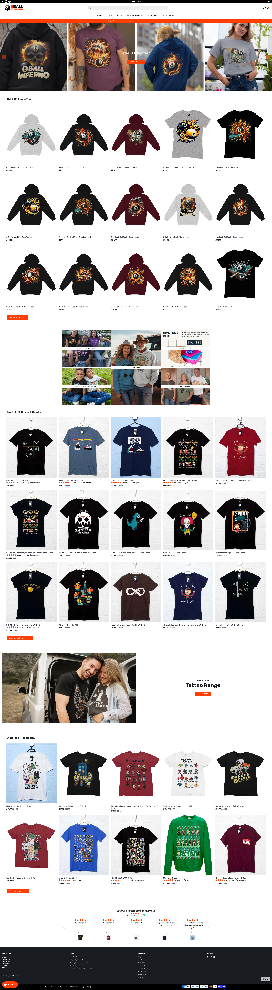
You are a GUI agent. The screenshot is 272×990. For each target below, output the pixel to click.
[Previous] (4, 57)
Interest (119, 15)
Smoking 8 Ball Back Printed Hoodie (125, 237)
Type (110, 15)
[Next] (268, 57)
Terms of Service (143, 969)
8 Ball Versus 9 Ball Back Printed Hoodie (22, 237)
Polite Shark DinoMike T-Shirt (127, 481)
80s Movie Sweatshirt (180, 879)
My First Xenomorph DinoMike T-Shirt (230, 553)
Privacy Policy (142, 975)
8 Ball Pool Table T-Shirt (224, 307)
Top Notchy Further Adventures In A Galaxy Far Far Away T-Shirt (134, 807)
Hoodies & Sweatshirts (135, 15)
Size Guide (73, 966)
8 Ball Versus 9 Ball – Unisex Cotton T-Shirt (180, 167)
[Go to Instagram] (6, 2)
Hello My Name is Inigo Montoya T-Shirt (232, 879)
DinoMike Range (136, 62)
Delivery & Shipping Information (80, 963)
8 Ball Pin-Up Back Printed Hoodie (124, 167)
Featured (100, 15)
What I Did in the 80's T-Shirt (75, 879)
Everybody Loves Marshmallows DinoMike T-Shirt (130, 553)
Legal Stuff (141, 966)
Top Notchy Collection (18, 891)
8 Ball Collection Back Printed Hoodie (73, 307)
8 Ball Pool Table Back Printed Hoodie (21, 167)
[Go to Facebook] (3, 2)
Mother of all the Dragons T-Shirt (19, 806)
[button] (11, 482)
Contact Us (141, 963)
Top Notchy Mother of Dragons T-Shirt (21, 878)
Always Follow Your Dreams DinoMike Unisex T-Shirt (236, 480)
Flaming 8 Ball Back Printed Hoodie (229, 237)
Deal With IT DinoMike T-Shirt (174, 553)
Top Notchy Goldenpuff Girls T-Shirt (229, 806)
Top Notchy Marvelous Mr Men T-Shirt (178, 806)
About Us (141, 960)
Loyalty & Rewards (168, 15)
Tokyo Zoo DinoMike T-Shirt (69, 625)
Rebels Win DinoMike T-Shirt (23, 481)
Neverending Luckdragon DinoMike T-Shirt (128, 625)
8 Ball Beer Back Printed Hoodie (175, 307)
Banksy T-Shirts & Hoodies (19, 638)
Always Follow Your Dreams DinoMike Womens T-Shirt (184, 625)
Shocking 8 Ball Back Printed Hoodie (73, 167)
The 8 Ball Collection (17, 317)
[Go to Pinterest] (9, 2)
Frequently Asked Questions (79, 960)
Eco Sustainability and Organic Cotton (82, 969)
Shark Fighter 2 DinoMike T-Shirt (75, 481)
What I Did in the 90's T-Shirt (127, 879)
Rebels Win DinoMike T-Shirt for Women (231, 625)
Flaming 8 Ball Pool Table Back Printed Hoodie (77, 237)
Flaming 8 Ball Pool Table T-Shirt (228, 167)
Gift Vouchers (152, 15)
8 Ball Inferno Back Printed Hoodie (176, 237)
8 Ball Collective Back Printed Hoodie (125, 307)
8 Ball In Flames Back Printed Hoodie (20, 307)
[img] (136, 913)
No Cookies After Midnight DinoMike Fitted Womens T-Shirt (29, 554)
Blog (139, 957)
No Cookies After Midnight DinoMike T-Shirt (180, 481)
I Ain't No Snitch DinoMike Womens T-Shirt (23, 626)
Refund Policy (142, 972)
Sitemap (140, 978)
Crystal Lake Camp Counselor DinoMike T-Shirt (77, 553)
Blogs (268, 1)
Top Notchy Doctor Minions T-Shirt (72, 806)
